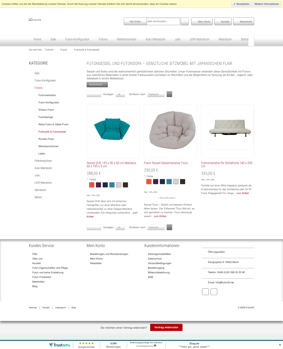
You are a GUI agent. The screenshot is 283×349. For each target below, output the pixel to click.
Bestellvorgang (156, 267)
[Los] (184, 21)
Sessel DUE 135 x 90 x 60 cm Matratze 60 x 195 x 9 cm (111, 164)
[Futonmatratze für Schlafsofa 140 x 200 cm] (227, 130)
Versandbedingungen (160, 263)
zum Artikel (160, 216)
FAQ (34, 254)
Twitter (214, 291)
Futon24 (49, 49)
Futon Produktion (41, 277)
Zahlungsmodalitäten (159, 254)
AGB (150, 277)
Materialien (38, 281)
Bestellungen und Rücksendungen (109, 254)
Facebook (205, 291)
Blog (34, 286)
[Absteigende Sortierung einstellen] (169, 94)
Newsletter (96, 263)
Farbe (91, 179)
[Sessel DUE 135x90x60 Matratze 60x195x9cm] (113, 130)
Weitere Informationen (267, 4)
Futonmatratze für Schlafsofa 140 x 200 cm (226, 164)
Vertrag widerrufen (166, 327)
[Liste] (97, 94)
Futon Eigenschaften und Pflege (50, 267)
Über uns (37, 258)
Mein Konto (96, 258)
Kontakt (36, 263)
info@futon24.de (225, 282)
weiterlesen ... (97, 84)
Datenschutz (155, 258)
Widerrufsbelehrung (159, 272)
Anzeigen (108, 94)
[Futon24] (35, 19)
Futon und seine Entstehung (48, 272)
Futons (63, 49)
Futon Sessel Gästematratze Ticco (166, 163)
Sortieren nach (137, 94)
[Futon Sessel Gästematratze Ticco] (170, 130)
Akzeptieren (243, 4)
